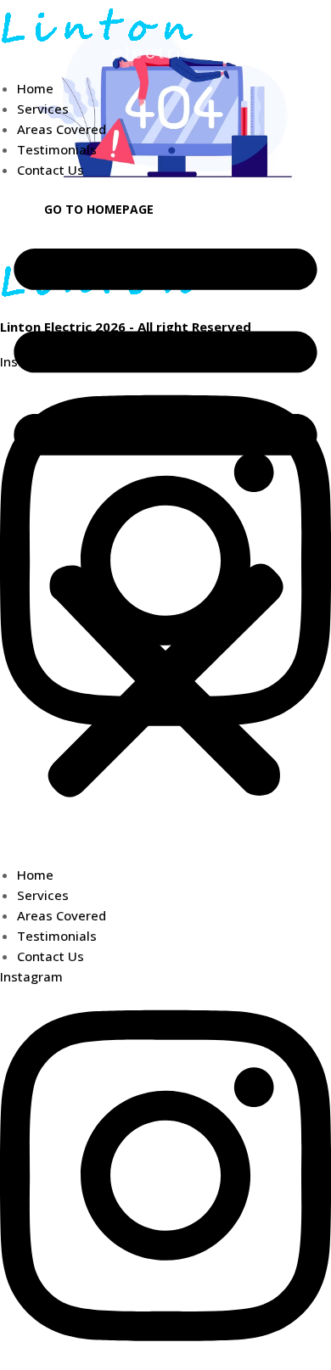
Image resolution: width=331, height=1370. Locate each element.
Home (35, 88)
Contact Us (50, 169)
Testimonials (57, 149)
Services (43, 108)
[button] (165, 516)
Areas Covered (61, 128)
